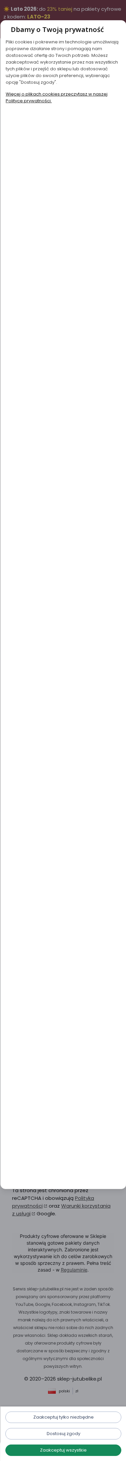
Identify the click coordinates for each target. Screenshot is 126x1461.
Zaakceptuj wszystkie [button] (63, 1450)
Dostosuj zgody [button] (63, 1433)
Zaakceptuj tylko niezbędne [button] (63, 1417)
